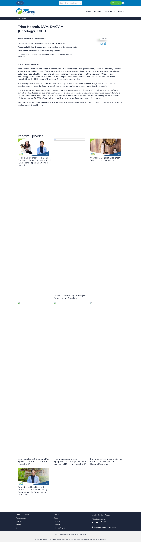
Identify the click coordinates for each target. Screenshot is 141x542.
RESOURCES (110, 11)
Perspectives (21, 518)
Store (20, 3)
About (56, 515)
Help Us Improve (60, 528)
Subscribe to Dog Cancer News (105, 527)
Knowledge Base (22, 515)
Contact (57, 524)
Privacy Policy (58, 534)
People (24, 18)
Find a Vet (115, 3)
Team (56, 518)
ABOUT (121, 11)
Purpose (57, 521)
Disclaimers (83, 534)
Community (20, 528)
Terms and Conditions (71, 534)
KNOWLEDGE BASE (94, 11)
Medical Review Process (101, 515)
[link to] (101, 43)
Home (18, 18)
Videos (18, 524)
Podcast (19, 521)
